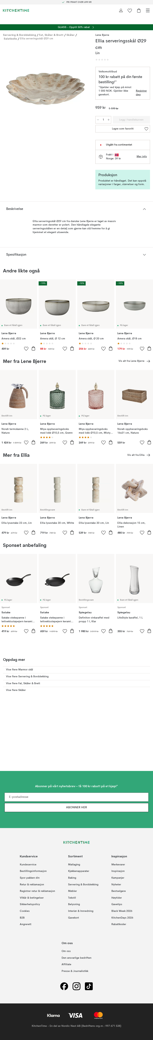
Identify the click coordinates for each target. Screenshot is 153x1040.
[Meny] (147, 10)
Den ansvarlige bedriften (76, 958)
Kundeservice (28, 864)
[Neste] (84, 89)
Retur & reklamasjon (32, 884)
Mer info (142, 156)
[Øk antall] (108, 120)
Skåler (70, 35)
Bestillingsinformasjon (33, 871)
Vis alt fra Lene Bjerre (131, 361)
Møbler (72, 891)
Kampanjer (117, 878)
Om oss (66, 951)
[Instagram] (76, 986)
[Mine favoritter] (129, 10)
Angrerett (25, 924)
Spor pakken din (30, 878)
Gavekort (73, 917)
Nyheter (116, 884)
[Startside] (16, 10)
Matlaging (74, 864)
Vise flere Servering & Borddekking (27, 676)
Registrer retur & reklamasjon (37, 891)
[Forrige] (6, 89)
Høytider (116, 898)
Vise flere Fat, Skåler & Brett (23, 683)
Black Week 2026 (121, 911)
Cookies (25, 911)
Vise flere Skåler (16, 690)
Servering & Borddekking (19, 35)
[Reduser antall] (98, 120)
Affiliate (66, 964)
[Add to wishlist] (26, 348)
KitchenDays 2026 (122, 917)
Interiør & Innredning (80, 911)
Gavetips (116, 904)
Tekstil (72, 898)
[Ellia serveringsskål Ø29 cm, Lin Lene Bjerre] (45, 88)
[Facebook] (64, 986)
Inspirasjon (118, 871)
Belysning (74, 904)
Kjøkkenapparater (78, 871)
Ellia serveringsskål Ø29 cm (36, 38)
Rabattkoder (118, 924)
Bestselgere (118, 891)
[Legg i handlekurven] (33, 348)
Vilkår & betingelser (32, 898)
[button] (102, 60)
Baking (72, 878)
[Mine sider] (120, 10)
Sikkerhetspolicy (30, 904)
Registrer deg (141, 93)
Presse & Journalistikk (75, 971)
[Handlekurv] (138, 10)
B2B (22, 917)
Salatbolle (10, 38)
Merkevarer (118, 864)
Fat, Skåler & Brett (51, 35)
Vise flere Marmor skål (19, 669)
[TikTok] (89, 986)
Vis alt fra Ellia (135, 455)
